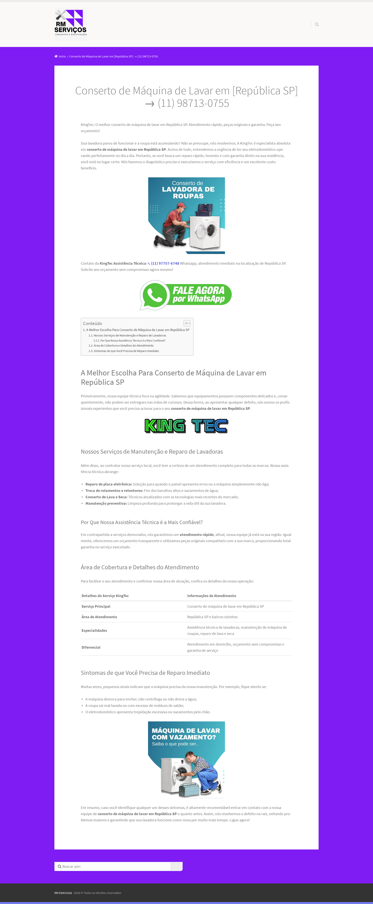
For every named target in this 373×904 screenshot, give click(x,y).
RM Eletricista (63, 893)
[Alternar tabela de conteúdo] (185, 323)
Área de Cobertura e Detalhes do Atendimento (124, 345)
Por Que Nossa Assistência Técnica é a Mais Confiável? (132, 340)
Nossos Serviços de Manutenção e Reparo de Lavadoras (130, 335)
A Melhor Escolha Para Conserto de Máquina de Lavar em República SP (137, 330)
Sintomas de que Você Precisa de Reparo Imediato (126, 351)
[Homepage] (70, 24)
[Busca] (313, 19)
